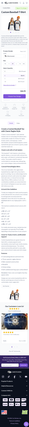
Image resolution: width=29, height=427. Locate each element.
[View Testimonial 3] (17, 347)
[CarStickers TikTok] (8, 377)
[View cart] (27, 3)
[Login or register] (23, 3)
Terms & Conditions (14, 421)
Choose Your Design (14, 96)
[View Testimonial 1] (12, 347)
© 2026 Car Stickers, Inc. (14, 418)
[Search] (20, 3)
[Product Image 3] (18, 32)
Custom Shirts (6, 8)
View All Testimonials (14, 351)
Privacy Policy (14, 423)
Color (4, 53)
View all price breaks (9, 85)
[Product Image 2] (16, 32)
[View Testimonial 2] (14, 347)
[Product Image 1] (13, 32)
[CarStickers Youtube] (26, 377)
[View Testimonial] (10, 32)
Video (18, 123)
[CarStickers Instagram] (3, 377)
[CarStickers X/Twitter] (20, 377)
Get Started (6, 286)
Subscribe (23, 365)
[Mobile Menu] (2, 3)
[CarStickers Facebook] (14, 377)
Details (11, 123)
